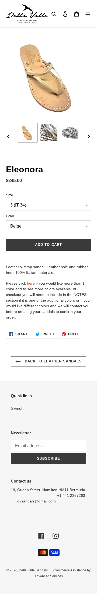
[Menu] (87, 14)
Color (10, 216)
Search (17, 408)
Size (9, 195)
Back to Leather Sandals (52, 361)
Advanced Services (48, 576)
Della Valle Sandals (33, 570)
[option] (27, 132)
